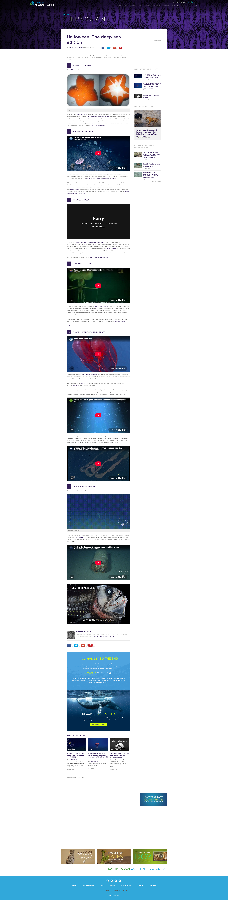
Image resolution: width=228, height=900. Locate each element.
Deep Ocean (83, 19)
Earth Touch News (76, 47)
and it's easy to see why (102, 306)
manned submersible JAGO (83, 392)
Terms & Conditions (120, 890)
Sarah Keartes (73, 759)
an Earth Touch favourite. (90, 374)
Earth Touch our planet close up (42, 4)
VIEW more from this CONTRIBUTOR (103, 636)
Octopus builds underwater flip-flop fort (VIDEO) (151, 165)
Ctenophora (75, 385)
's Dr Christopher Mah (98, 116)
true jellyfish (84, 383)
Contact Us (175, 5)
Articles (147, 5)
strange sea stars (82, 114)
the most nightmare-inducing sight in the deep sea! (91, 242)
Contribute (176, 2)
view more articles (75, 777)
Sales (183, 2)
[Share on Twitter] (109, 47)
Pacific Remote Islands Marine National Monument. (101, 178)
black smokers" (111, 248)
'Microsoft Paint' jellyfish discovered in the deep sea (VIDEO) (76, 755)
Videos (140, 5)
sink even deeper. (120, 321)
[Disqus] (99, 817)
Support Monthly (98, 725)
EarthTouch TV (156, 5)
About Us (166, 5)
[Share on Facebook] (104, 47)
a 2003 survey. (80, 537)
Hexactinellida (74, 189)
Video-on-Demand (129, 5)
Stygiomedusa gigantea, (87, 436)
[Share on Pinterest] (121, 47)
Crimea (123, 392)
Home (119, 5)
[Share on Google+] (115, 47)
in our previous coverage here (99, 257)
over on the (98, 125)
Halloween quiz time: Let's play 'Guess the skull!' (151, 95)
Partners (107, 890)
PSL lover (74, 69)
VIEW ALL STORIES (156, 181)
